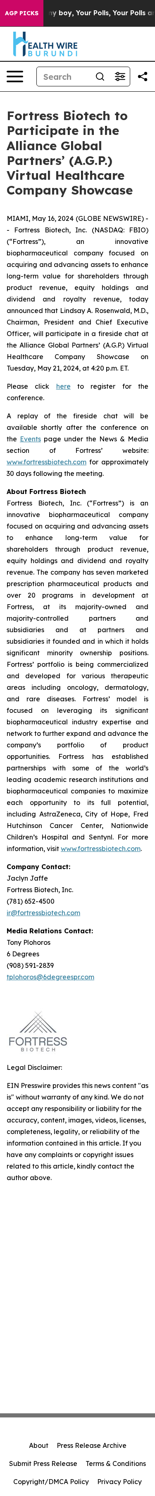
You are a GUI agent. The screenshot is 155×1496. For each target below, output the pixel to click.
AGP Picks (21, 13)
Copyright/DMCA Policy (51, 1481)
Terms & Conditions (116, 1463)
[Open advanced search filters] (120, 76)
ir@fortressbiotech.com (43, 913)
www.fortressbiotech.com (46, 462)
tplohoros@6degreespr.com (50, 977)
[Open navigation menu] (15, 76)
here (63, 386)
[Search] (100, 76)
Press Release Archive (91, 1445)
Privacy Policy (119, 1481)
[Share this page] (142, 76)
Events (30, 439)
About (38, 1445)
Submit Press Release (43, 1463)
